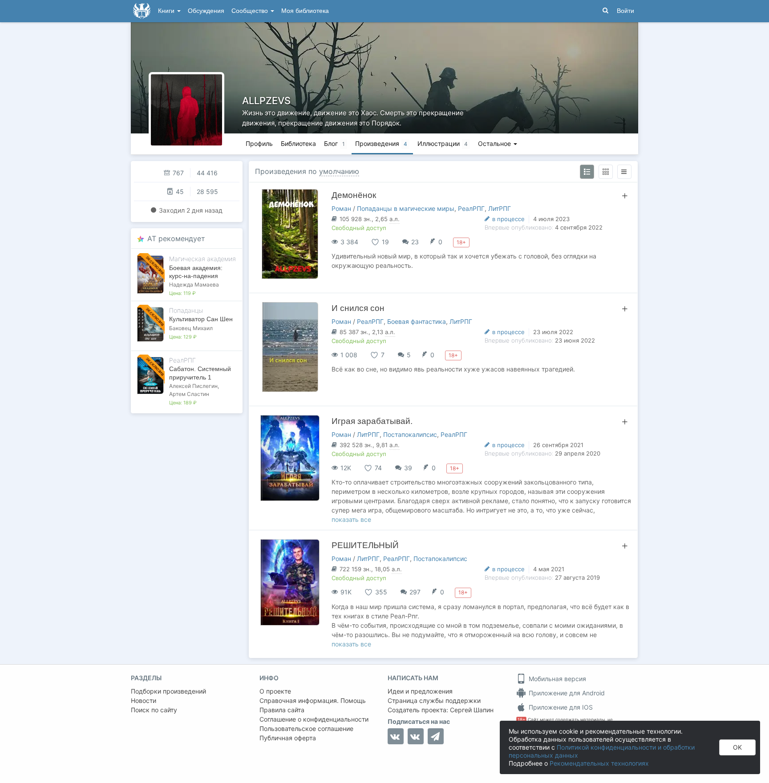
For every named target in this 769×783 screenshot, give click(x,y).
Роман (341, 208)
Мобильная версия (556, 678)
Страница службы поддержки (434, 700)
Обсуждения (206, 11)
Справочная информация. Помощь (312, 700)
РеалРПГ (471, 208)
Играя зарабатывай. (372, 421)
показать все (351, 519)
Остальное (495, 143)
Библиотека (298, 143)
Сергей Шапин (472, 710)
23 (415, 242)
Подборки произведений (168, 691)
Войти (625, 11)
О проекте (275, 691)
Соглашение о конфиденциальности (313, 719)
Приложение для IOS (560, 707)
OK (737, 747)
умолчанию (339, 171)
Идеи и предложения (420, 691)
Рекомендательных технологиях (599, 763)
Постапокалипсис (410, 434)
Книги (167, 11)
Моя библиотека (305, 11)
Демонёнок (354, 195)
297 (415, 592)
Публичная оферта (287, 738)
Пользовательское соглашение (306, 728)
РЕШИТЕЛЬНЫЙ (365, 545)
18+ (521, 719)
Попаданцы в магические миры (405, 208)
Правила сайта (281, 710)
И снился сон (358, 308)
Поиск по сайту (154, 710)
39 (408, 468)
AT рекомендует (176, 238)
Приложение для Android (566, 693)
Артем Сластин (189, 394)
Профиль (259, 143)
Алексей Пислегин (193, 386)
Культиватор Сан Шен (201, 319)
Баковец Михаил (191, 328)
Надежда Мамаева (194, 284)
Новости (143, 700)
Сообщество (250, 11)
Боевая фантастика (416, 321)
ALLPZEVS (266, 100)
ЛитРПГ (499, 208)
